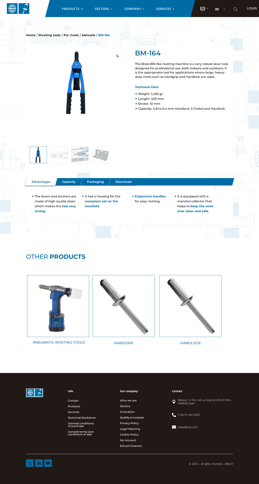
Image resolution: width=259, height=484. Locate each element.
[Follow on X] (30, 463)
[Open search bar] (235, 9)
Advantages (41, 182)
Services (163, 9)
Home (30, 35)
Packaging (95, 182)
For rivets (71, 35)
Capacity (68, 182)
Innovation (127, 412)
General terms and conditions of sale (80, 433)
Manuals (88, 35)
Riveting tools (49, 35)
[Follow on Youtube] (48, 463)
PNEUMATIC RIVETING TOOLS (59, 342)
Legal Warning (130, 429)
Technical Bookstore (82, 417)
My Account (128, 440)
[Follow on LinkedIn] (39, 463)
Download (123, 182)
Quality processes (132, 417)
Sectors (102, 9)
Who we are (128, 400)
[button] (219, 9)
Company (133, 9)
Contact (73, 400)
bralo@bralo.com (188, 427)
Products (71, 9)
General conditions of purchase (81, 425)
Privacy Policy (129, 423)
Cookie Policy (129, 434)
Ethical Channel (131, 446)
